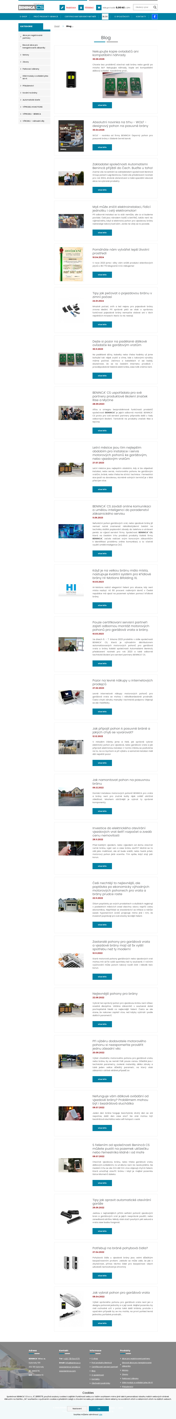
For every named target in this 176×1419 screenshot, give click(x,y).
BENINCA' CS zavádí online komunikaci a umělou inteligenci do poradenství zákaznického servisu (122, 510)
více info (102, 105)
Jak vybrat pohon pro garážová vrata (121, 1292)
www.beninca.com (67, 1371)
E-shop (95, 1358)
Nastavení (77, 1408)
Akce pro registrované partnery (136, 1358)
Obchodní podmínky (101, 1383)
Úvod (56, 26)
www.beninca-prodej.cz (69, 1367)
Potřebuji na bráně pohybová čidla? (120, 1248)
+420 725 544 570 (71, 1358)
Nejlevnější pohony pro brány (115, 993)
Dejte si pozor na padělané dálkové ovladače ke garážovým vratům (120, 343)
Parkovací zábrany (130, 1378)
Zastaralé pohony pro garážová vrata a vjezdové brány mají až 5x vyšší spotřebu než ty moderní (121, 945)
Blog (105, 16)
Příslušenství (127, 1386)
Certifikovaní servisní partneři (80, 16)
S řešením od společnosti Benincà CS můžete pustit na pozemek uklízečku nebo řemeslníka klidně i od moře (121, 1148)
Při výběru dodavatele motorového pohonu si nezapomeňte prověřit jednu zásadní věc (119, 1045)
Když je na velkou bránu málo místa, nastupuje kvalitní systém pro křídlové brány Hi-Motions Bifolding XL (122, 574)
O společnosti (121, 16)
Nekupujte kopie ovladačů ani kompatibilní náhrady (116, 53)
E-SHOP (23, 16)
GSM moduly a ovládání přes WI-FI (137, 1382)
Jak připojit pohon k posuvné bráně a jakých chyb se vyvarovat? (121, 730)
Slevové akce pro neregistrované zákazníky (137, 1364)
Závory (125, 1374)
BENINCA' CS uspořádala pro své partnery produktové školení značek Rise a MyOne (120, 396)
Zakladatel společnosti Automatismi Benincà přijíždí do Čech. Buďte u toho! (123, 166)
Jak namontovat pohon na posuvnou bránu (121, 782)
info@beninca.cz (73, 1363)
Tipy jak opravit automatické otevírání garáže (122, 1202)
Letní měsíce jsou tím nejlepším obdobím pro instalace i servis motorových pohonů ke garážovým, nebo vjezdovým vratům (120, 453)
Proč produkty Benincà (46, 16)
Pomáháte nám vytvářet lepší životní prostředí (121, 251)
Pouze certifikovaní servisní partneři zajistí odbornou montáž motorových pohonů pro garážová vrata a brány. (121, 626)
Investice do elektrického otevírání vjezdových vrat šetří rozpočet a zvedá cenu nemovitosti (122, 832)
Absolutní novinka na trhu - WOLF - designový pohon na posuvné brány (120, 124)
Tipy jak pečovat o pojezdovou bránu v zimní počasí (122, 295)
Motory (125, 1370)
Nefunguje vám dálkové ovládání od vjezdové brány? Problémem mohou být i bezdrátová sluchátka (121, 1100)
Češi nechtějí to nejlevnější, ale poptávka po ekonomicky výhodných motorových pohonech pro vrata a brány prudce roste (121, 888)
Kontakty (141, 16)
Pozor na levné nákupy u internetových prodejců (123, 682)
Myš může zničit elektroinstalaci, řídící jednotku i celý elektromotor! (122, 209)
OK (99, 1408)
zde (100, 1414)
